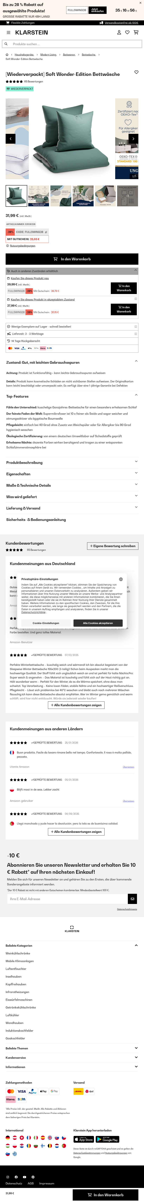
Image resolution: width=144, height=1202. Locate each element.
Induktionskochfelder (19, 1030)
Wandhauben (14, 1023)
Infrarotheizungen (17, 992)
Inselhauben (13, 976)
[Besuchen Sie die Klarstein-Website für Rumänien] (29, 1146)
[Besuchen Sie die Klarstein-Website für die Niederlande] (57, 1146)
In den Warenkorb (75, 259)
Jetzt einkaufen (97, 10)
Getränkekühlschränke (21, 1007)
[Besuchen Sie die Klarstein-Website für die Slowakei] (57, 1138)
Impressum (46, 1183)
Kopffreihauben (16, 984)
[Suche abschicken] (6, 44)
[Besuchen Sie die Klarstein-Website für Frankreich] (29, 1138)
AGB (31, 1183)
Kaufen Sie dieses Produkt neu (30, 278)
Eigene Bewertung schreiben (114, 546)
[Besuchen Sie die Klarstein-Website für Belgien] (50, 1146)
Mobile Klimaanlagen (20, 961)
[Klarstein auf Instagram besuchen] (8, 1177)
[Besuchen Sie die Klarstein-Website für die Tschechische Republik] (64, 1138)
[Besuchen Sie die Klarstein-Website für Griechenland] (15, 1154)
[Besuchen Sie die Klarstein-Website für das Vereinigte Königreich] (50, 1138)
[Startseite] (10, 54)
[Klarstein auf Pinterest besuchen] (33, 1177)
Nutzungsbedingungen (116, 1153)
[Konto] (119, 32)
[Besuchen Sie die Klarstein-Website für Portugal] (64, 1146)
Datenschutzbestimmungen (86, 1153)
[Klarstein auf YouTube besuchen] (24, 1177)
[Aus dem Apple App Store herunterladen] (83, 1139)
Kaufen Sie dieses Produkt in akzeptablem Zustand (43, 299)
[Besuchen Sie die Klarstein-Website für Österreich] (15, 1138)
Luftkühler (12, 1015)
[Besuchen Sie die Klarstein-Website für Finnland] (43, 1146)
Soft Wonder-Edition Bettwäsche (24, 59)
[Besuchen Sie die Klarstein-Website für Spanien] (43, 1138)
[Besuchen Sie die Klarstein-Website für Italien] (36, 1138)
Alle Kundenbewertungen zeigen (78, 705)
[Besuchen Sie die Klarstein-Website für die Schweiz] (22, 1138)
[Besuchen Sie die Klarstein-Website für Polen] (15, 1146)
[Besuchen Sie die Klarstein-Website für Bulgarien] (36, 1146)
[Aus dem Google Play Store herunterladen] (108, 1139)
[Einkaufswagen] (136, 32)
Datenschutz (14, 1183)
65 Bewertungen (33, 81)
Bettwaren (69, 54)
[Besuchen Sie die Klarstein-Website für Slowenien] (8, 1154)
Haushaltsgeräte (24, 54)
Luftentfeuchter (16, 969)
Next (133, 139)
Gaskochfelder (15, 1038)
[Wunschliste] (127, 32)
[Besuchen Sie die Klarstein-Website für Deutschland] (8, 1138)
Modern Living (48, 54)
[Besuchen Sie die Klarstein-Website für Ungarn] (8, 1146)
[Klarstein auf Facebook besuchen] (16, 1177)
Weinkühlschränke (18, 953)
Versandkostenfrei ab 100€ (121, 22)
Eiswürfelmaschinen (19, 999)
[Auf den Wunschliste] (136, 72)
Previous (10, 139)
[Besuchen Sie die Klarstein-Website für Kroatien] (22, 1146)
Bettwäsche (89, 54)
